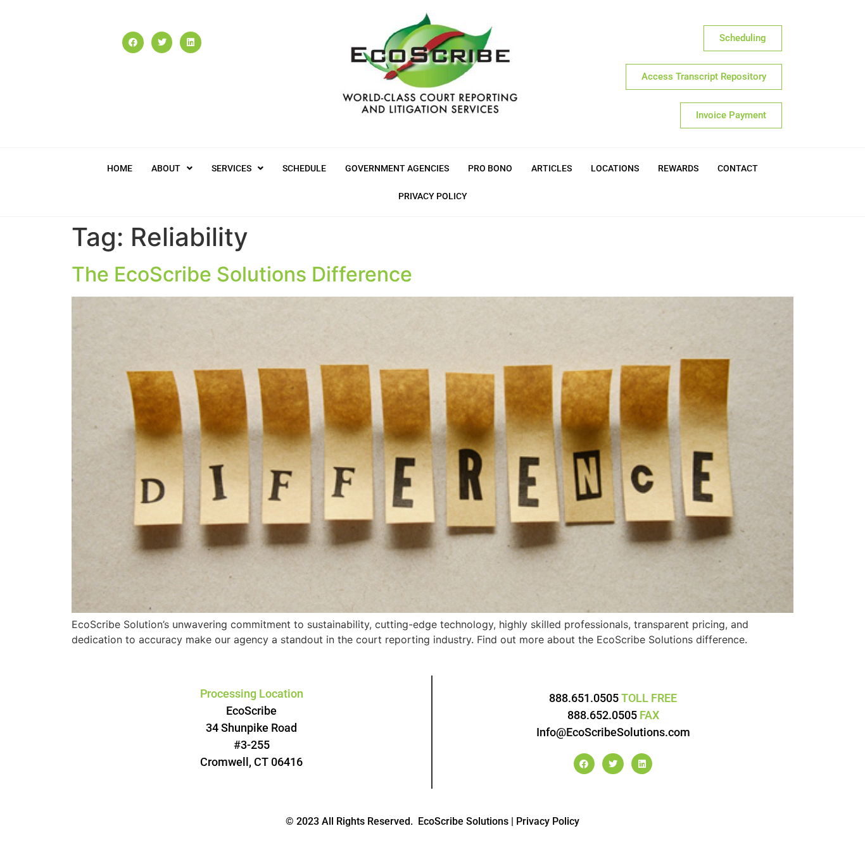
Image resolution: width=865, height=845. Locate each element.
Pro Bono (490, 168)
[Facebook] (133, 42)
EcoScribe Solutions (463, 821)
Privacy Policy (432, 196)
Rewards (678, 168)
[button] (172, 168)
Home (119, 168)
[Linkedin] (190, 42)
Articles (551, 168)
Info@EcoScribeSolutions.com (613, 732)
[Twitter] (162, 42)
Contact (737, 168)
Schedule (304, 168)
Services (231, 168)
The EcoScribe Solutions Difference (242, 274)
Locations (615, 168)
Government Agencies (397, 168)
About (165, 168)
